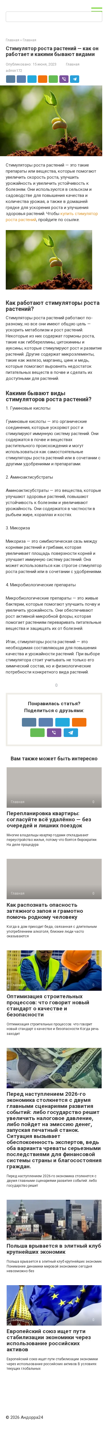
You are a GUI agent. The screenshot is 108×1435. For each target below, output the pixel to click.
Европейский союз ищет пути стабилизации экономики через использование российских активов (49, 1340)
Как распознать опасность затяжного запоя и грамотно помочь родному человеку (45, 911)
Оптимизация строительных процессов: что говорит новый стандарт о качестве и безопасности (48, 1005)
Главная (72, 64)
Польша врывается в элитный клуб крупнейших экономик (54, 1248)
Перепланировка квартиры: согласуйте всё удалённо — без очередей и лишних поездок (49, 819)
